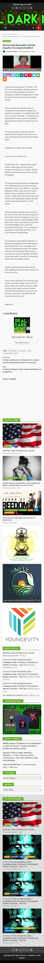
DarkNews (32, 955)
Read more (9, 304)
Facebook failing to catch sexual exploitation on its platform (22, 369)
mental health (12, 351)
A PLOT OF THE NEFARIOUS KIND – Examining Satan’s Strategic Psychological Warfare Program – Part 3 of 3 (20, 662)
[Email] (38, 75)
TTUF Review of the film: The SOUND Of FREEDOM (22, 503)
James (15, 445)
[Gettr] (30, 75)
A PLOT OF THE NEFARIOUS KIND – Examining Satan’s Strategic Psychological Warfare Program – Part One (20, 686)
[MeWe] (21, 75)
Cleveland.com (10, 111)
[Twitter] (13, 75)
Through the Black (11, 51)
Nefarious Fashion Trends (17, 928)
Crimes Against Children (11, 478)
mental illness (22, 351)
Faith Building (14, 856)
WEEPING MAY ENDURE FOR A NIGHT (22, 435)
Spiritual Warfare (9, 512)
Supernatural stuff (30, 893)
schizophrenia (7, 353)
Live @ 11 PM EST (38, 27)
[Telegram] (34, 75)
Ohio (29, 351)
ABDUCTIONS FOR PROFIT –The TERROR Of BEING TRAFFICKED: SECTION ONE (22, 468)
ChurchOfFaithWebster (12, 764)
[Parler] (25, 75)
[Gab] (17, 75)
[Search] (33, 28)
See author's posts (22, 343)
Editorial (30, 510)
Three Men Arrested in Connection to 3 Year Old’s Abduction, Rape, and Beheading (20, 757)
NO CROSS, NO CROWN (13, 695)
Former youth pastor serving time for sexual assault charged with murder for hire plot (21, 360)
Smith (15, 353)
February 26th (12, 132)
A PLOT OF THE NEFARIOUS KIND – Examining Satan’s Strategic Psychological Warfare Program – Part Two (20, 674)
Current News (6, 41)
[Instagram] (9, 75)
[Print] (5, 79)
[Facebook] (5, 75)
